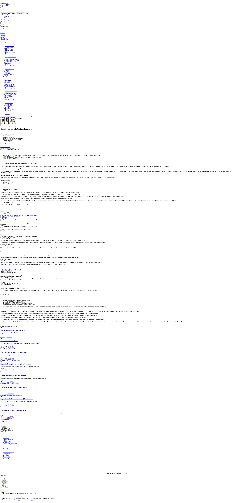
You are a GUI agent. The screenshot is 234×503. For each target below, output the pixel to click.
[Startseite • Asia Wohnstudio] (4, 5)
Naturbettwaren (6, 111)
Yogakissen (7, 71)
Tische (4, 83)
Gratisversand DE (11, 134)
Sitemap (4, 440)
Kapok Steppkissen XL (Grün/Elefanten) (13, 330)
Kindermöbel (7, 100)
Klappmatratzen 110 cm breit (10, 53)
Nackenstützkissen (8, 78)
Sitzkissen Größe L (9, 64)
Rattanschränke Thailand (10, 92)
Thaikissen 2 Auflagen (9, 43)
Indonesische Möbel (7, 444)
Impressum (5, 449)
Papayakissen (8, 80)
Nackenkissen (5, 76)
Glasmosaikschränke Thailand (11, 93)
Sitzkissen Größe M (9, 63)
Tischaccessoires (8, 104)
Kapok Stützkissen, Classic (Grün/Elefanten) (14, 387)
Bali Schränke (8, 95)
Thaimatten (5, 51)
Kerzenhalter (7, 108)
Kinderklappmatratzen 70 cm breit (11, 55)
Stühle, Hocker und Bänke (10, 99)
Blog (4, 433)
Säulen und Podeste (9, 103)
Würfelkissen (7, 70)
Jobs (4, 434)
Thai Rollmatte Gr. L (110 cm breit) (12, 60)
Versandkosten (18, 498)
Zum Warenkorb (3, 38)
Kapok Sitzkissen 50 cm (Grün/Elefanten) (13, 410)
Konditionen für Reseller (7, 441)
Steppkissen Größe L (9, 66)
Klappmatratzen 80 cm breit (10, 52)
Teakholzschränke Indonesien (11, 94)
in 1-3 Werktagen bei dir (5, 147)
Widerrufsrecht (6, 455)
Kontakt (4, 17)
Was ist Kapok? (6, 438)
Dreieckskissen (8, 48)
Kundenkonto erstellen (7, 28)
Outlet (4, 112)
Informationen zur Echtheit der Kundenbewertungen (10, 269)
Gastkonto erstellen (6, 29)
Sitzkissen (5, 62)
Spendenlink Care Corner (8, 439)
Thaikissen (5, 41)
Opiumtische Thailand (9, 84)
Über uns (4, 437)
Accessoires (5, 102)
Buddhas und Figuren (9, 107)
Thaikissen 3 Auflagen (9, 42)
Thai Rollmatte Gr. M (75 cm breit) (12, 59)
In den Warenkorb (14, 149)
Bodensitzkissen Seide (9, 69)
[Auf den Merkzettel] (18, 149)
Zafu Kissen (7, 73)
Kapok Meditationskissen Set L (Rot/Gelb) (13, 352)
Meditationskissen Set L (10, 74)
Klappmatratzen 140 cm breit (11, 54)
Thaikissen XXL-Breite (9, 47)
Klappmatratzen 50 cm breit (10, 57)
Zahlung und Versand (7, 453)
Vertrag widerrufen (6, 457)
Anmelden (7, 26)
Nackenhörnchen (8, 82)
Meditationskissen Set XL (10, 75)
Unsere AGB (5, 448)
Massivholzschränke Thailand (11, 91)
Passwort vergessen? (7, 30)
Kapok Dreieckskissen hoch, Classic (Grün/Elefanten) (17, 399)
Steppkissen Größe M (9, 65)
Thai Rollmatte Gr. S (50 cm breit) (12, 58)
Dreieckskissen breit (9, 50)
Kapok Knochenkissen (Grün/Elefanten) (13, 375)
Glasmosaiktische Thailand (10, 85)
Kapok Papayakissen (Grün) (9, 341)
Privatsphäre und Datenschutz (8, 452)
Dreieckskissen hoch (9, 49)
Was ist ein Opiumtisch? (7, 442)
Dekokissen (7, 81)
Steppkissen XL (8, 68)
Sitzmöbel (5, 98)
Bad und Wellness (8, 110)
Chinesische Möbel (9, 96)
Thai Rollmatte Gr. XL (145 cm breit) (12, 61)
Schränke (5, 89)
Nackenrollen (8, 77)
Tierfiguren (7, 106)
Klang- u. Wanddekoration (10, 109)
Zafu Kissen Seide (8, 72)
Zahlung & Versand (6, 16)
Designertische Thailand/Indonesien (12, 88)
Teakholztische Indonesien (10, 86)
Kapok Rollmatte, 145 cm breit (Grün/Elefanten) (15, 364)
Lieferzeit (5, 454)
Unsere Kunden (6, 435)
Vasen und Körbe (8, 105)
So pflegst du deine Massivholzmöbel (10, 443)
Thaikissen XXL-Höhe (9, 46)
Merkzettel (2, 35)
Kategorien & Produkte (4, 39)
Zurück (1, 116)
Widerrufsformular (6, 456)
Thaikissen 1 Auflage (9, 45)
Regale (6, 97)
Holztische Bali (8, 87)
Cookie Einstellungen (7, 458)
